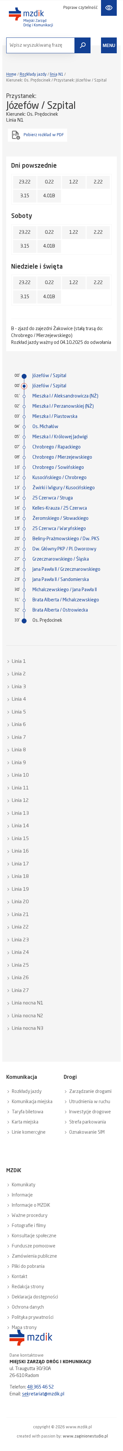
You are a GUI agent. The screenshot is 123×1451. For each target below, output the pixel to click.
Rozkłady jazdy (33, 75)
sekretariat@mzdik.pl (43, 1394)
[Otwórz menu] (109, 45)
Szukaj (83, 45)
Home (11, 75)
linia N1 (56, 75)
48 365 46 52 (40, 1387)
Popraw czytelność (80, 8)
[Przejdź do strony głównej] (30, 17)
